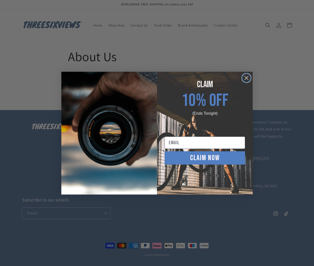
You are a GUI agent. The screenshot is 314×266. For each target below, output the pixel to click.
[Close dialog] (246, 78)
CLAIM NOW (205, 158)
